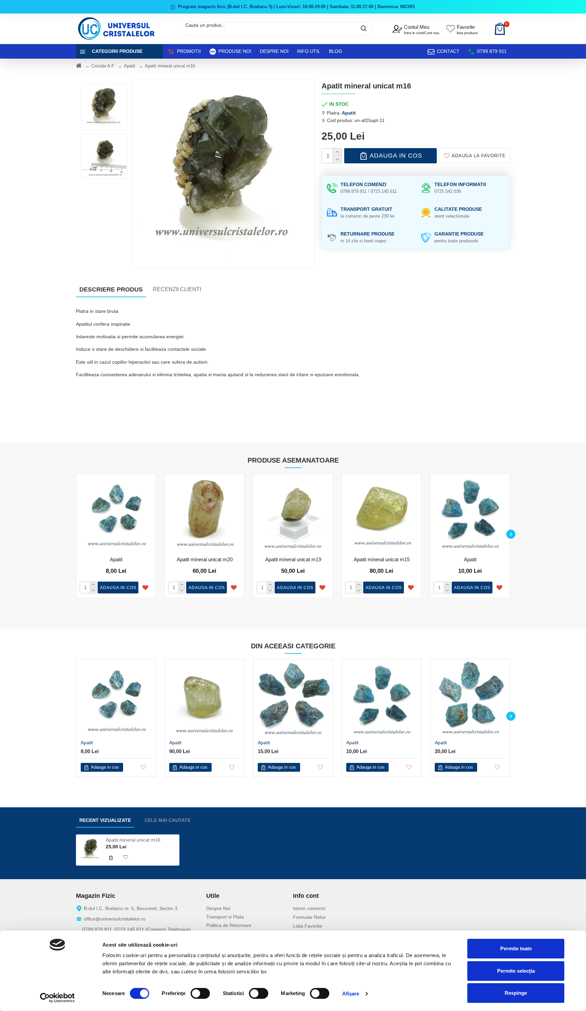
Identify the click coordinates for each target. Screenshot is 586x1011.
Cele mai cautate (167, 820)
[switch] (200, 993)
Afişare (350, 993)
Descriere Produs (111, 289)
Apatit (129, 65)
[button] (75, 534)
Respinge (516, 993)
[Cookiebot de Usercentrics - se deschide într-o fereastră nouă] (57, 998)
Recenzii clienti (177, 289)
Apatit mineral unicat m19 (293, 559)
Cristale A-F (102, 65)
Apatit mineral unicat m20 (205, 559)
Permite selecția (516, 971)
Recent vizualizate (105, 820)
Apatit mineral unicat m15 (382, 559)
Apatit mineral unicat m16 (133, 840)
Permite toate (516, 948)
